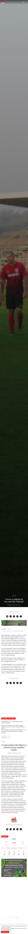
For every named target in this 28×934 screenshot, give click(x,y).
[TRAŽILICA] (23, 2)
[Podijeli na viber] (21, 616)
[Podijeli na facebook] (7, 616)
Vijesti (14, 595)
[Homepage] (3, 2)
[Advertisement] (14, 701)
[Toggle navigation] (26, 2)
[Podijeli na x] (11, 616)
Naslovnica (3, 629)
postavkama (8, 929)
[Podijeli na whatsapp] (17, 616)
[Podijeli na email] (14, 616)
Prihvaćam (5, 931)
